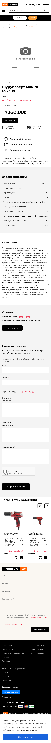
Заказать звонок (11, 692)
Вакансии (6, 661)
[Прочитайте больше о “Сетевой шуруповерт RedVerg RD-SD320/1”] (21, 557)
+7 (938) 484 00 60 (35, 164)
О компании (20, 18)
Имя (4, 365)
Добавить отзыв (26, 100)
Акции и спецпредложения (13, 669)
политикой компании (37, 618)
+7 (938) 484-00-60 (37, 4)
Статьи (5, 673)
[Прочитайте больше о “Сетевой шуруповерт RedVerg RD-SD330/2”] (45, 557)
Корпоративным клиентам (13, 653)
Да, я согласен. (25, 737)
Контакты (6, 657)
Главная (5, 25)
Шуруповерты (30, 25)
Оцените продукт (10, 392)
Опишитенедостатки (7, 423)
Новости (5, 677)
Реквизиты (6, 680)
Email (5, 377)
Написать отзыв (12, 328)
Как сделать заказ (36, 646)
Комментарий (9, 447)
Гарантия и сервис (36, 653)
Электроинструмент (16, 25)
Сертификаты (7, 649)
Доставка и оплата (36, 649)
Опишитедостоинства (8, 399)
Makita (5, 96)
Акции (32, 18)
